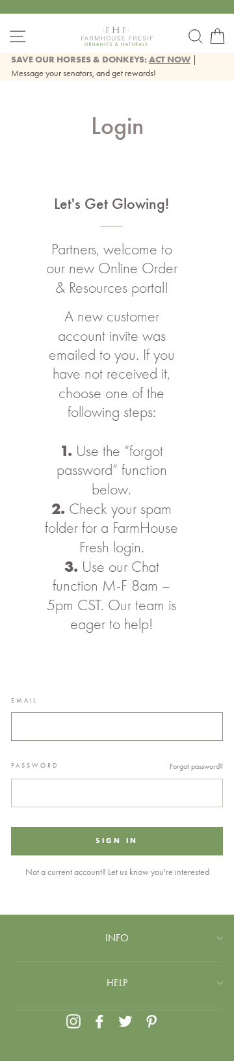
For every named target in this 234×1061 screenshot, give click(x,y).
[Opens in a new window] (73, 1021)
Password (34, 766)
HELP (117, 982)
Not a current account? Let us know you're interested (117, 871)
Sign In (117, 840)
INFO (117, 938)
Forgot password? (196, 766)
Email (24, 701)
